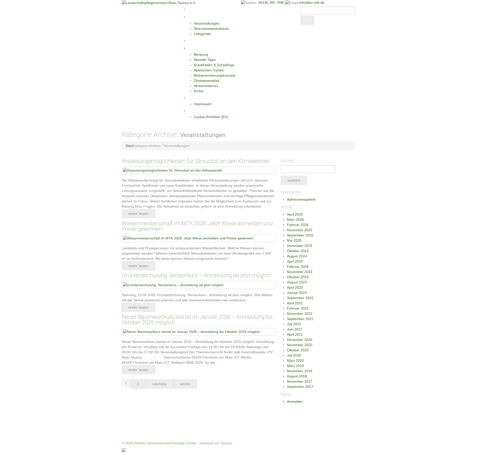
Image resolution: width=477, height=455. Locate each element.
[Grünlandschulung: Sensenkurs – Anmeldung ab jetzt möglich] (173, 285)
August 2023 (297, 282)
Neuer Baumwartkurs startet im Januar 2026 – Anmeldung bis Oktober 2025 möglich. (197, 319)
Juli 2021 (294, 324)
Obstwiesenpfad (206, 81)
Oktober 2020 (298, 350)
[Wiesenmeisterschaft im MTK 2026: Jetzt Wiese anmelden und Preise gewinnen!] (188, 238)
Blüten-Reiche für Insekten (210, 40)
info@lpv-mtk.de (311, 2)
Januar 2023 (297, 293)
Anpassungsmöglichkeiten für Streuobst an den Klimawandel (196, 161)
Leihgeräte (202, 34)
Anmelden (295, 402)
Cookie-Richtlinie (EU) (211, 117)
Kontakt (194, 97)
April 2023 (295, 287)
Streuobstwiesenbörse (211, 29)
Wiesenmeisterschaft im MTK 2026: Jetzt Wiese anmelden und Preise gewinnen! (197, 226)
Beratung (201, 54)
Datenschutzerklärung (206, 110)
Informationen (199, 48)
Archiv (198, 91)
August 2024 (297, 256)
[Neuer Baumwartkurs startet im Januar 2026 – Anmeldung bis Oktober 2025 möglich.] (192, 332)
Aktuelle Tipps (205, 60)
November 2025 (299, 230)
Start (192, 9)
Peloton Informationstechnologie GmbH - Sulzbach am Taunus (183, 443)
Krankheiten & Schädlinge (214, 65)
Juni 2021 (294, 329)
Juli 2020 (294, 355)
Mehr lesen (138, 214)
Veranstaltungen (206, 23)
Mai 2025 (294, 240)
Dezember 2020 (299, 340)
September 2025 (300, 235)
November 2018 (299, 371)
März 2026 (295, 220)
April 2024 (295, 261)
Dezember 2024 (299, 246)
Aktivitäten (196, 17)
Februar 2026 (298, 225)
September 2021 (300, 319)
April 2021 (295, 334)
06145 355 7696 (271, 2)
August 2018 (297, 376)
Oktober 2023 (298, 277)
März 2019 (295, 366)
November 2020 (299, 345)
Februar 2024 (298, 267)
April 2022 (295, 303)
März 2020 (295, 361)
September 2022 (300, 298)
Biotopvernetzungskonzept (215, 75)
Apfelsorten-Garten (209, 70)
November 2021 (299, 314)
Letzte (185, 384)
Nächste (160, 384)
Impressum (202, 104)
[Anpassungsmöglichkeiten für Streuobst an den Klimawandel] (172, 170)
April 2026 (295, 214)
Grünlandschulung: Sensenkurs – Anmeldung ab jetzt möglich (197, 275)
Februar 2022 (298, 308)
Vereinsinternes (206, 86)
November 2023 (299, 272)
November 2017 (299, 381)
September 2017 (300, 387)
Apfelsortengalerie (301, 199)
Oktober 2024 (298, 251)
